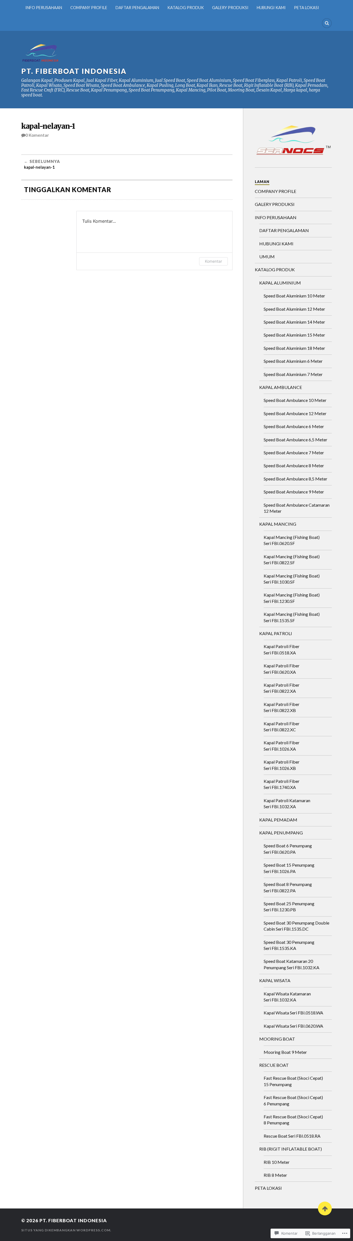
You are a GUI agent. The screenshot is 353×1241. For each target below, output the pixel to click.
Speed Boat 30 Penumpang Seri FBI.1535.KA (289, 945)
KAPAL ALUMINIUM (280, 282)
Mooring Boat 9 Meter (285, 1052)
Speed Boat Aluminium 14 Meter (294, 321)
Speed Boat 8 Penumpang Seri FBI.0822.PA (288, 887)
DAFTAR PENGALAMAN (137, 7)
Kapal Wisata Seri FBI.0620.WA (293, 1025)
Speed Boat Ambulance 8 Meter (294, 465)
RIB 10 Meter (277, 1162)
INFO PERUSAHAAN (43, 7)
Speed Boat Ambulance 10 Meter (295, 400)
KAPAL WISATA (274, 980)
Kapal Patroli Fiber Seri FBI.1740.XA (281, 784)
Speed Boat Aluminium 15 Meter (294, 334)
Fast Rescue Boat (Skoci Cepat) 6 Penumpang (293, 1100)
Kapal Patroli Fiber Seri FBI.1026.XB (281, 764)
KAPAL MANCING (277, 524)
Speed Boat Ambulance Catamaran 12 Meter (297, 508)
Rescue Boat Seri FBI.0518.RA (292, 1135)
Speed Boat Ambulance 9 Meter (294, 491)
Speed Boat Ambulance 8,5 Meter (295, 478)
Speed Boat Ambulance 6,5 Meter (295, 439)
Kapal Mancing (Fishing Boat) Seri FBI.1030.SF (292, 578)
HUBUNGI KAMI (271, 7)
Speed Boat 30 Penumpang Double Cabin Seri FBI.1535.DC (296, 925)
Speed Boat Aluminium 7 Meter (293, 374)
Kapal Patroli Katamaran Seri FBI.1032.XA (287, 803)
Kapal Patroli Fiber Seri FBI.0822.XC (281, 726)
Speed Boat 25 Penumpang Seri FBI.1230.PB (289, 906)
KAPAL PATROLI (275, 633)
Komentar (213, 261)
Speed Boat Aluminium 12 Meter (294, 308)
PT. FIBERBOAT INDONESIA (74, 71)
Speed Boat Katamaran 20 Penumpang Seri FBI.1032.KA (291, 964)
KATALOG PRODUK (185, 7)
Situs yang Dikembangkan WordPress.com (65, 1230)
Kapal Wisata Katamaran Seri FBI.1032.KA (287, 996)
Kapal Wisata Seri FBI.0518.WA (293, 1012)
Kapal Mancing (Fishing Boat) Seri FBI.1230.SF (292, 597)
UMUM (267, 256)
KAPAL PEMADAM (278, 819)
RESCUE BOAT (274, 1065)
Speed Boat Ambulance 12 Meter (295, 413)
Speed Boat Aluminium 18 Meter (294, 348)
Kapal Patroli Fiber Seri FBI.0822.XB (281, 707)
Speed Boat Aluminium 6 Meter (293, 361)
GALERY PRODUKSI (230, 7)
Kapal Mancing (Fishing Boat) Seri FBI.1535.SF (292, 617)
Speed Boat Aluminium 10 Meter (294, 295)
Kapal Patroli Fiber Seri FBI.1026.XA (281, 745)
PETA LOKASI (306, 7)
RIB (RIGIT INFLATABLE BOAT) (290, 1148)
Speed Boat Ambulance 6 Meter (294, 426)
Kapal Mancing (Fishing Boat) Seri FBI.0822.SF (292, 559)
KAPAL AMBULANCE (280, 387)
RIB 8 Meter (275, 1175)
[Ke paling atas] (325, 1208)
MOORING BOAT (277, 1038)
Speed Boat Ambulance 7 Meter (294, 452)
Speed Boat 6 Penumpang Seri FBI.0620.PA (288, 848)
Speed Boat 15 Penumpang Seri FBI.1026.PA (289, 868)
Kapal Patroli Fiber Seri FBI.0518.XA (281, 649)
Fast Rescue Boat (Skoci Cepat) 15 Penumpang (293, 1081)
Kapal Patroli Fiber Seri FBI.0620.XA (281, 668)
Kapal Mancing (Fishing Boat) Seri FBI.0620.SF (292, 540)
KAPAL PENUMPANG (281, 832)
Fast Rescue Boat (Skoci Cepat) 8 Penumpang (293, 1119)
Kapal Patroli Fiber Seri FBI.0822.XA (281, 688)
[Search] (327, 23)
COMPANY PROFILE (88, 7)
